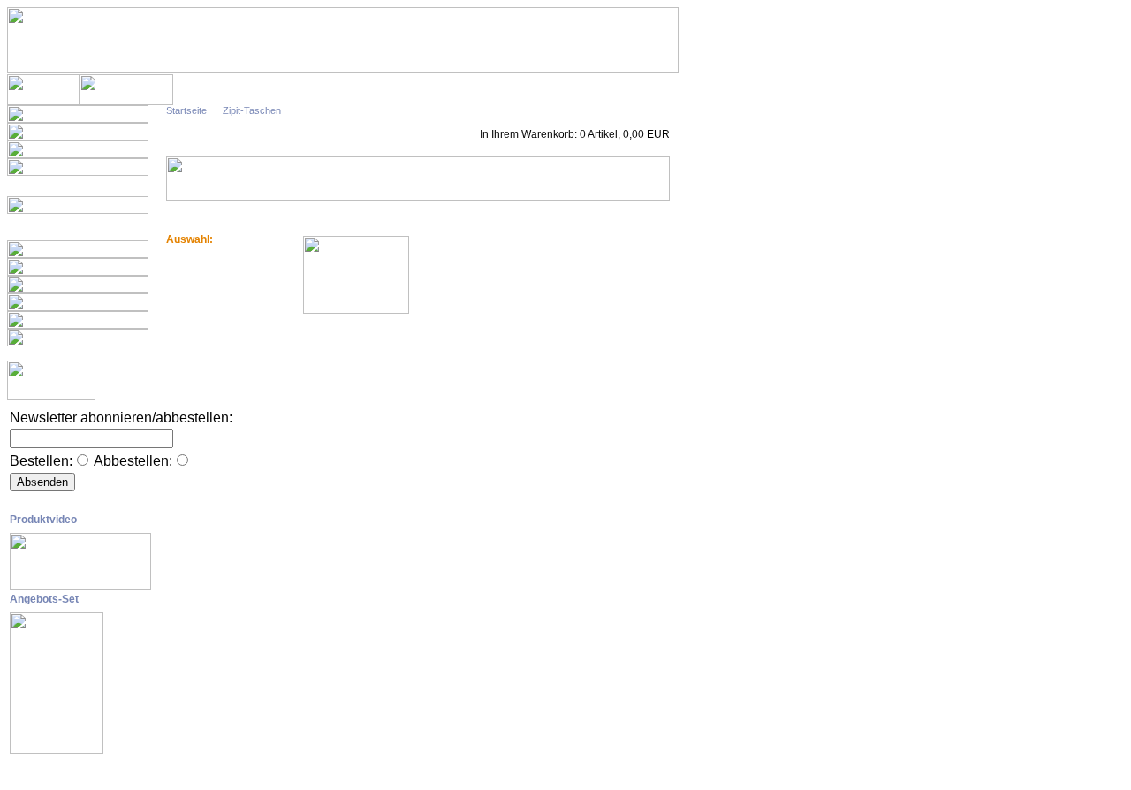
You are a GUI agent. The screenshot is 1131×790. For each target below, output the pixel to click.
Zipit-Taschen (252, 110)
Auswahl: (189, 239)
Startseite (186, 110)
